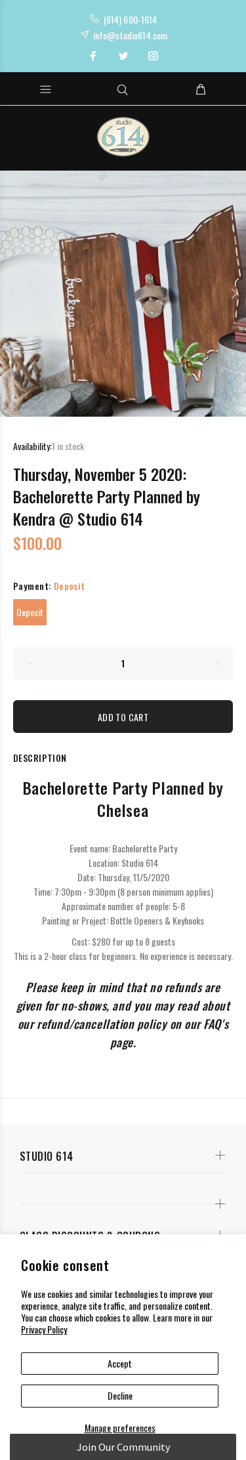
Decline (120, 1395)
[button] (123, 1447)
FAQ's (215, 1023)
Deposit (29, 612)
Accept (120, 1363)
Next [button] (233, 293)
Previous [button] (12, 293)
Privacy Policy (44, 1329)
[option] (123, 294)
